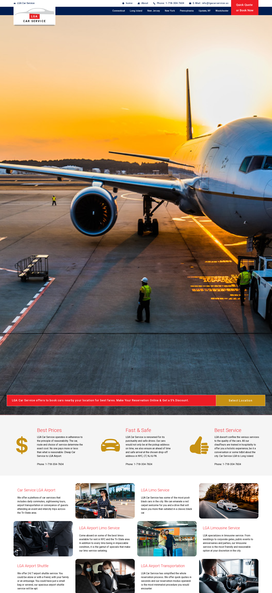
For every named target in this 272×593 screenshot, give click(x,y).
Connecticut (118, 10)
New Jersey (153, 10)
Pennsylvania (187, 10)
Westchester (222, 10)
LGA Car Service (25, 3)
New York (170, 10)
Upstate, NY (204, 10)
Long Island (136, 10)
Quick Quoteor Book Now (244, 7)
